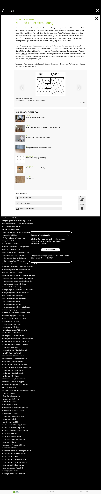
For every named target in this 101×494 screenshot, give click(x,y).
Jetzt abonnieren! (50, 249)
